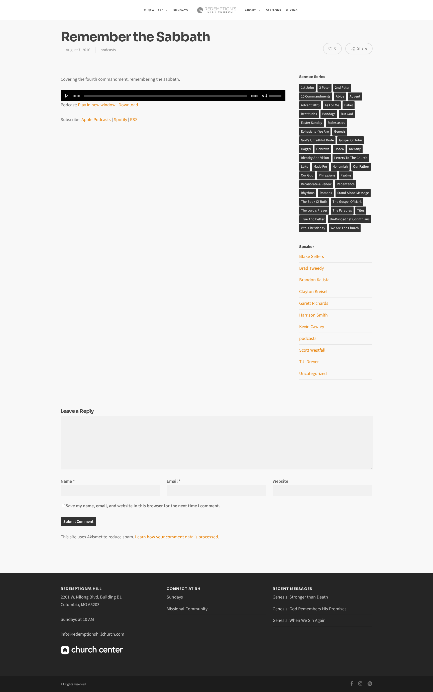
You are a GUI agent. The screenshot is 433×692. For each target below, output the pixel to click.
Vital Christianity (313, 228)
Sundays (175, 597)
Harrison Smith (313, 315)
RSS (134, 120)
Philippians (327, 175)
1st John (307, 87)
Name (68, 481)
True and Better (312, 219)
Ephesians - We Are (315, 131)
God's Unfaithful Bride (317, 140)
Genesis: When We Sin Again (299, 620)
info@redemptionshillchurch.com (92, 634)
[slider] (276, 94)
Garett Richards (313, 303)
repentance (346, 184)
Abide (340, 96)
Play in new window (97, 105)
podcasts (108, 50)
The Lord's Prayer (314, 210)
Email (174, 481)
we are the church (345, 228)
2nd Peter (342, 87)
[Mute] (264, 95)
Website (280, 481)
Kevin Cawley (311, 327)
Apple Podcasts (96, 120)
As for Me (332, 105)
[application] (173, 95)
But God (347, 114)
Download (128, 105)
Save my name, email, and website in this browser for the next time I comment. (143, 506)
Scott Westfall (312, 350)
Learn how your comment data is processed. (177, 537)
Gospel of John (350, 140)
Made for (320, 166)
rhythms (307, 192)
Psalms (346, 175)
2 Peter (324, 87)
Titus (361, 210)
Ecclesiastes (336, 122)
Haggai (306, 149)
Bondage (329, 114)
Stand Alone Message (353, 192)
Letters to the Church (350, 157)
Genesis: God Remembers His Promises (310, 609)
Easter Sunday (311, 122)
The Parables (342, 210)
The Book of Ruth (314, 201)
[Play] (67, 95)
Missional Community (187, 609)
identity (355, 149)
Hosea (339, 149)
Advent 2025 (310, 105)
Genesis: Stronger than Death (300, 597)
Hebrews (322, 149)
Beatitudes (309, 114)
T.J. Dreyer (309, 362)
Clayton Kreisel (313, 291)
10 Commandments (316, 96)
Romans (326, 192)
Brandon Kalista (314, 280)
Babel (348, 105)
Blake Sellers (311, 256)
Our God (307, 175)
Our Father (361, 166)
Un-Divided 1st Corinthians (350, 219)
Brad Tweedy (311, 268)
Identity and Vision (315, 157)
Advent (355, 96)
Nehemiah (340, 166)
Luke (304, 166)
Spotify (120, 120)
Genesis (340, 131)
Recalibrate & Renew (316, 184)
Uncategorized (313, 373)
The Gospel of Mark (347, 201)
